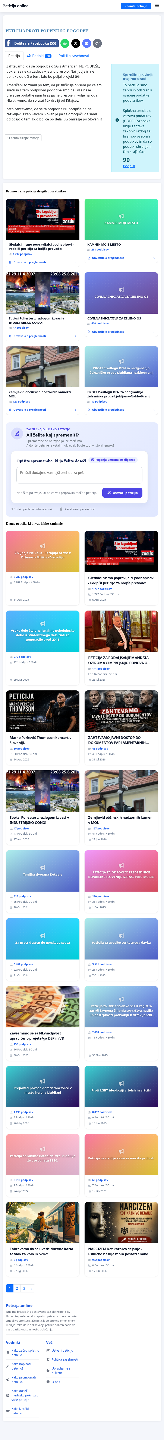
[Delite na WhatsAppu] (64, 43)
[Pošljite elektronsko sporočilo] (86, 43)
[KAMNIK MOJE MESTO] (121, 231)
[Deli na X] (75, 43)
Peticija (14, 55)
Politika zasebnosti (74, 55)
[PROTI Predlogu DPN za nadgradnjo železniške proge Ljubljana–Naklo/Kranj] (121, 380)
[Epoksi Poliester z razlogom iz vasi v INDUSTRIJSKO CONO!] (42, 306)
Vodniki (13, 1342)
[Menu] (157, 6)
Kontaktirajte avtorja (25, 138)
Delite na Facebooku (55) (35, 43)
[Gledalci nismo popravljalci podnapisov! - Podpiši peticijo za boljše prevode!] (42, 233)
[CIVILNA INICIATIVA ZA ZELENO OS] (121, 304)
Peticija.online (16, 6)
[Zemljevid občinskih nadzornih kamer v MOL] (42, 380)
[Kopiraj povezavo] (97, 43)
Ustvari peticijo (125, 493)
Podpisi (40, 55)
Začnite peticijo (136, 6)
